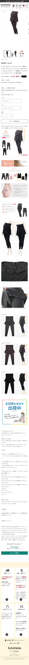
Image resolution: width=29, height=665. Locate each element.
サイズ (2, 97)
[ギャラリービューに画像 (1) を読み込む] (7, 53)
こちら (11, 94)
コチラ (17, 623)
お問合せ (20, 7)
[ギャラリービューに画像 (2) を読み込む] (14, 53)
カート (23, 7)
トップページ (4, 59)
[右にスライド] (27, 54)
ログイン (13, 7)
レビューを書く (14, 553)
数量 (2, 112)
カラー (2, 105)
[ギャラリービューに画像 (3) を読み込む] (22, 53)
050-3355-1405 (19, 630)
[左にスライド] (2, 54)
